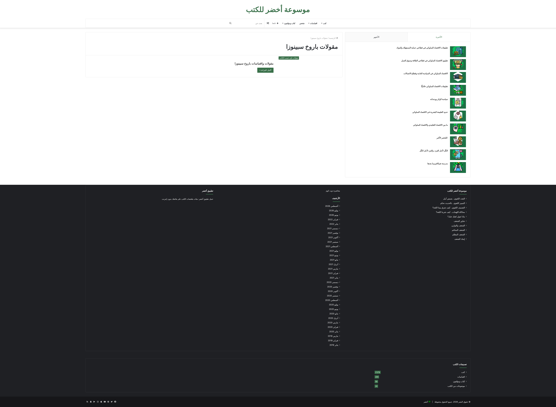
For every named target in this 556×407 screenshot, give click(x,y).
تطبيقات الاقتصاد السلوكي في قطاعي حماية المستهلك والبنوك (422, 47)
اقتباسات (313, 23)
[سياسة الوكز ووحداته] (458, 103)
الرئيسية (332, 38)
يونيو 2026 (333, 215)
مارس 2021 (333, 269)
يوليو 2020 (333, 304)
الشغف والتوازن (458, 225)
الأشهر (376, 37)
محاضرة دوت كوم (333, 191)
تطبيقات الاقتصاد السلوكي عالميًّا (434, 86)
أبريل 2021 (333, 264)
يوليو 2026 (333, 210)
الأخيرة (439, 37)
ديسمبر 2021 (332, 228)
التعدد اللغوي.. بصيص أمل (454, 198)
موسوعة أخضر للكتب (457, 190)
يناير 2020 (333, 331)
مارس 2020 (333, 322)
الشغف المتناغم (458, 230)
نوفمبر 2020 (332, 287)
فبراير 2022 (333, 219)
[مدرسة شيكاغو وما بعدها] (458, 167)
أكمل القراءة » (265, 70)
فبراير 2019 (333, 340)
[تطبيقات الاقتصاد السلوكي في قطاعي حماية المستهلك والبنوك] (458, 51)
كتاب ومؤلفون (289, 23)
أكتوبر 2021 (333, 237)
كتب (324, 23)
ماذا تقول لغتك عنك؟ (456, 216)
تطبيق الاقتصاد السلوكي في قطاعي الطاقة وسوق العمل (424, 60)
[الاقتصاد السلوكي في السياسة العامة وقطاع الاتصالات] (458, 77)
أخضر (426, 402)
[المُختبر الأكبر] (458, 141)
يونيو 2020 (333, 309)
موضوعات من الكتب (456, 386)
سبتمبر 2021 (332, 242)
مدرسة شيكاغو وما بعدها (437, 163)
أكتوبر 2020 (333, 291)
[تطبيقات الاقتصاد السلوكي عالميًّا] (458, 90)
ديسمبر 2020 (332, 282)
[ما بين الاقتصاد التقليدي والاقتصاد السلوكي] (458, 128)
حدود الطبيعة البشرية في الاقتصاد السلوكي (430, 112)
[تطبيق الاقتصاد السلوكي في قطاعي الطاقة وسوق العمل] (458, 64)
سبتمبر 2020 (332, 296)
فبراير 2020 (333, 327)
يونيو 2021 (333, 255)
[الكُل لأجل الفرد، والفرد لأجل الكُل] (458, 154)
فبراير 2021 (333, 273)
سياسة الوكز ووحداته (439, 99)
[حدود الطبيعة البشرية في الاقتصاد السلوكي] (458, 116)
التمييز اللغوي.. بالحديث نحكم (452, 203)
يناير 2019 (334, 345)
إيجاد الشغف (459, 239)
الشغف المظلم (458, 234)
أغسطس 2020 (331, 300)
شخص (301, 23)
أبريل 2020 (333, 318)
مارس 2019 (333, 336)
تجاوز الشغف (459, 221)
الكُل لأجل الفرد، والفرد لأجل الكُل (434, 150)
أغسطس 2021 (332, 246)
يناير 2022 (333, 224)
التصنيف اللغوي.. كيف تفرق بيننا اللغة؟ (448, 207)
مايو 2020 (333, 313)
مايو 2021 (334, 260)
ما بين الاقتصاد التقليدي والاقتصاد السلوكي (430, 125)
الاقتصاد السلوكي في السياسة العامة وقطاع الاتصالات (426, 73)
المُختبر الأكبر (442, 137)
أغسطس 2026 (331, 206)
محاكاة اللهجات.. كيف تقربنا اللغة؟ (450, 212)
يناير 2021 (334, 278)
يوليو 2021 (333, 251)
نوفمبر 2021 (333, 233)
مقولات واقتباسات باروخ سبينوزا (254, 63)
